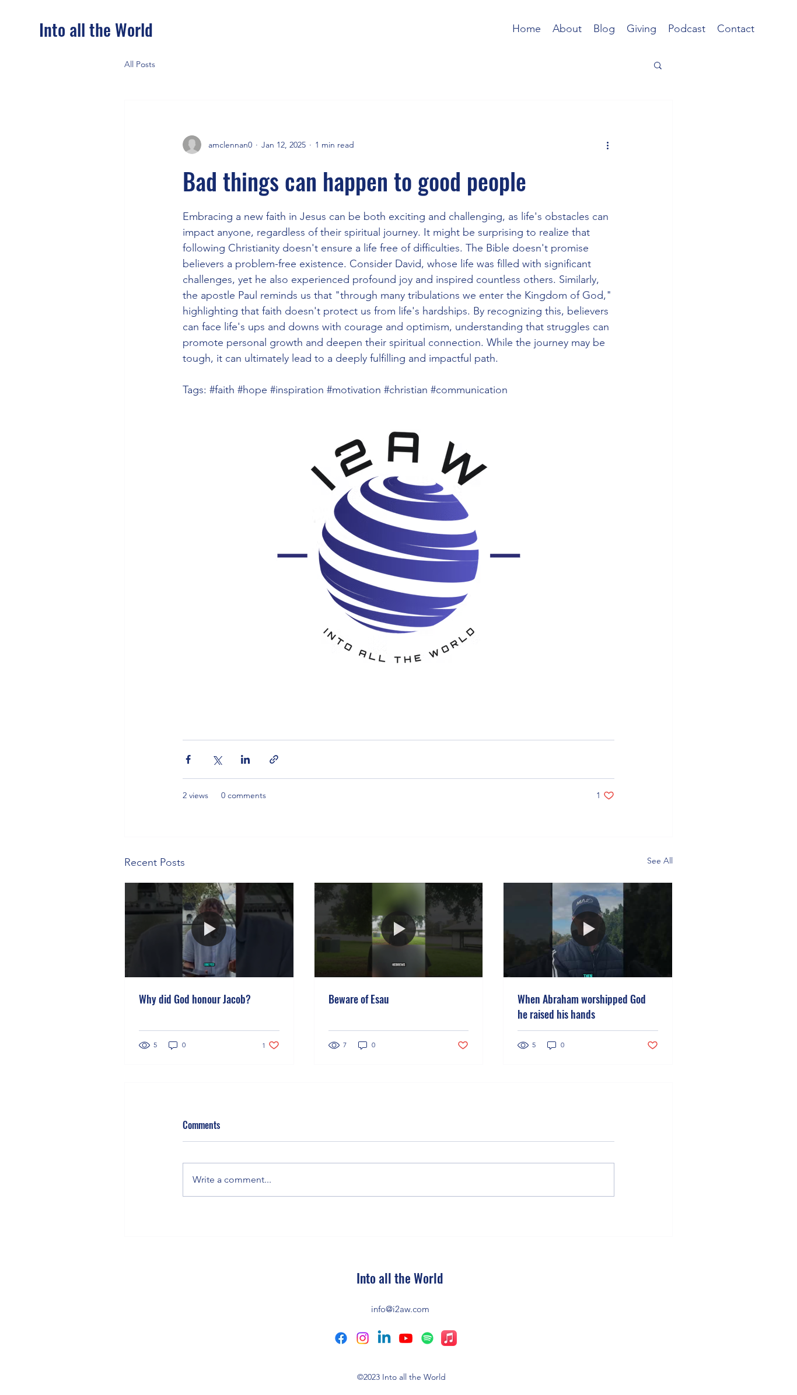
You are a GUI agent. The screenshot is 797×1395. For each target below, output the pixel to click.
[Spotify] (427, 1338)
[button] (657, 64)
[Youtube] (406, 1338)
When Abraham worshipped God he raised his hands (582, 1006)
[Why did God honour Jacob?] (209, 930)
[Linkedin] (384, 1338)
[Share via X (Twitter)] (216, 759)
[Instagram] (362, 1338)
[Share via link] (273, 759)
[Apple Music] (449, 1338)
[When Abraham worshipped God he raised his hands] (588, 930)
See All (660, 860)
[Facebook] (341, 1338)
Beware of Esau (358, 998)
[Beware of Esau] (398, 930)
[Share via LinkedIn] (245, 759)
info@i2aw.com (400, 1308)
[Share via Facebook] (188, 759)
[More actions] (607, 145)
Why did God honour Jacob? (195, 998)
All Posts (139, 64)
